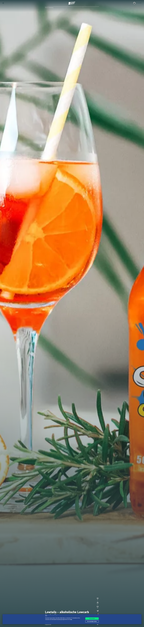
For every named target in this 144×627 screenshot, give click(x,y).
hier (71, 619)
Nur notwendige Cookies (92, 621)
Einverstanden (92, 618)
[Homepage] (72, 3)
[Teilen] (97, 611)
